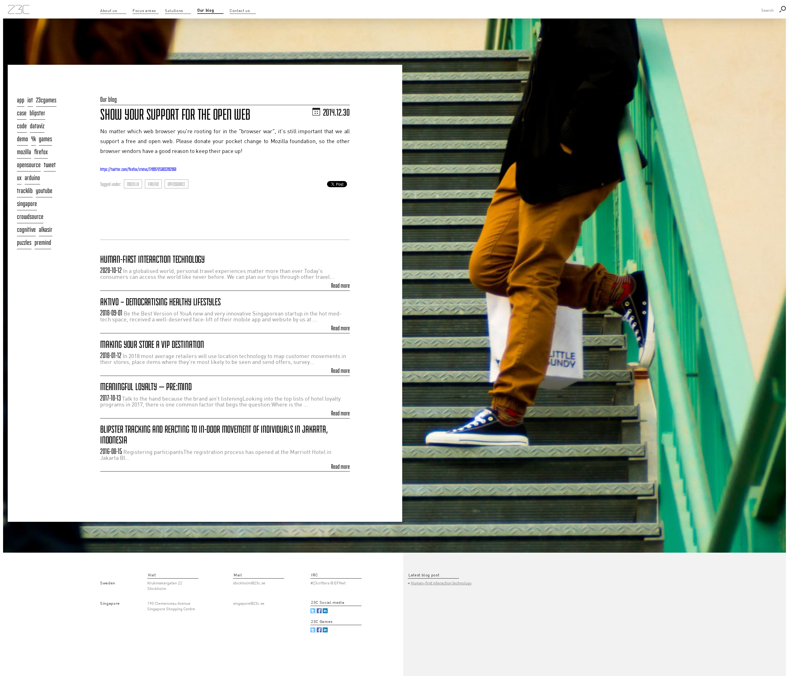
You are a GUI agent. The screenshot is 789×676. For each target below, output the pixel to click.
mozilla (133, 184)
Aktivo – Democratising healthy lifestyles (160, 301)
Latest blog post (423, 575)
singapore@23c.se (248, 604)
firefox (153, 184)
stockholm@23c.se (249, 583)
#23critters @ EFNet (327, 583)
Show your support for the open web (175, 114)
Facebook (319, 610)
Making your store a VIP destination (152, 344)
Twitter (313, 610)
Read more (340, 285)
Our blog (108, 99)
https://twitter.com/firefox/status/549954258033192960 (138, 169)
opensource (176, 184)
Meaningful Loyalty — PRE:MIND (146, 386)
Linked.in (325, 610)
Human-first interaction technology (152, 259)
